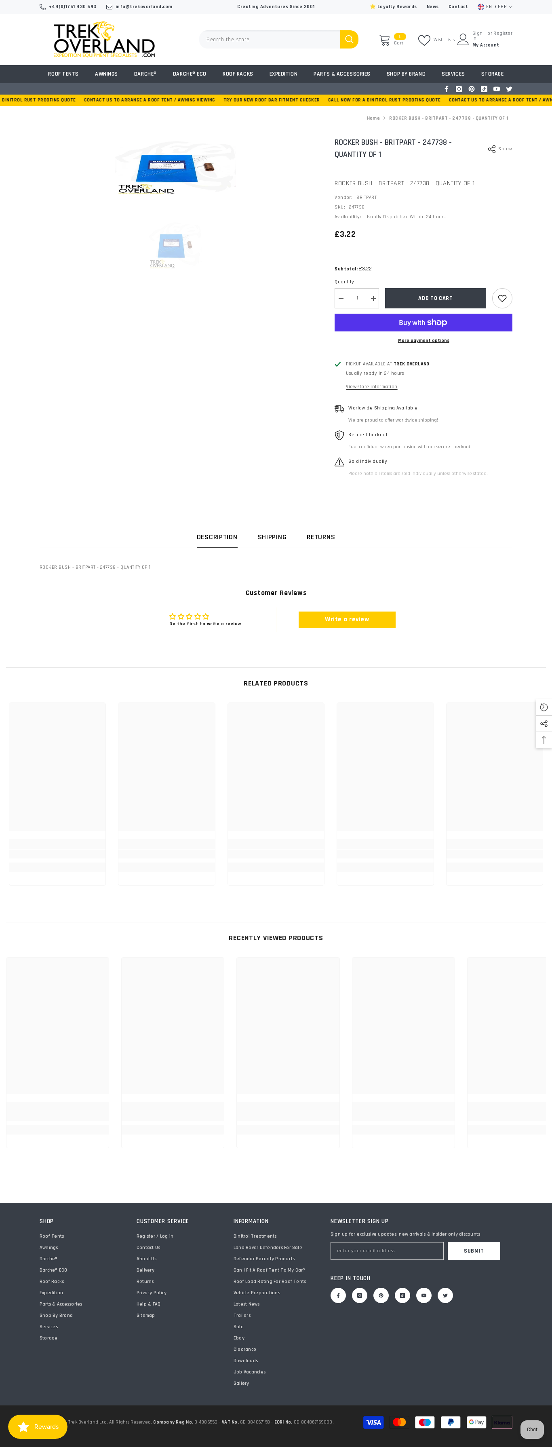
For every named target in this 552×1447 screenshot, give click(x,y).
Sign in (477, 36)
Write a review (347, 619)
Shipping (272, 537)
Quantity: (345, 282)
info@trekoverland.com (144, 7)
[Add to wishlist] (502, 298)
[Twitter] (509, 89)
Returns (321, 537)
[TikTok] (484, 89)
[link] (57, 854)
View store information (372, 387)
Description (217, 537)
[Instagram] (459, 89)
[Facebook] (446, 89)
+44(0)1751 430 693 (73, 7)
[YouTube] (496, 89)
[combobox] (269, 39)
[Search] (278, 39)
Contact (458, 7)
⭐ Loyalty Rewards (393, 7)
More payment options (423, 340)
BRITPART (366, 197)
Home (373, 118)
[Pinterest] (471, 89)
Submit (474, 1251)
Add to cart (435, 298)
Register (502, 33)
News (433, 7)
